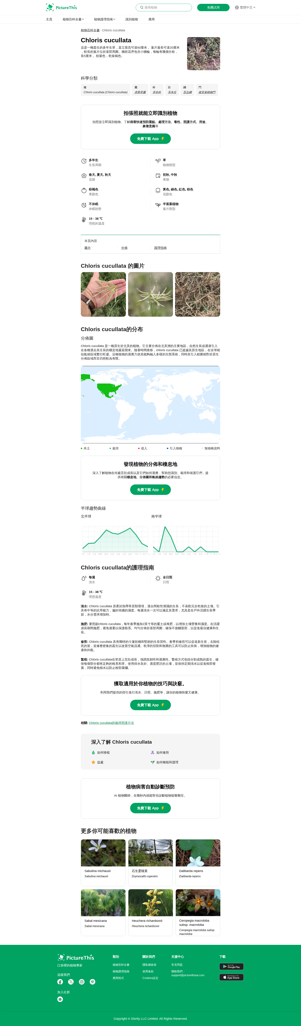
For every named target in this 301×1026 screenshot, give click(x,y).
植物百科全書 (90, 30)
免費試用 (213, 7)
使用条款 (148, 971)
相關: (107, 723)
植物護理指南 (121, 971)
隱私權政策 (149, 964)
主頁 (49, 19)
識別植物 (131, 19)
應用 (151, 19)
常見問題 (177, 964)
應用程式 (118, 978)
